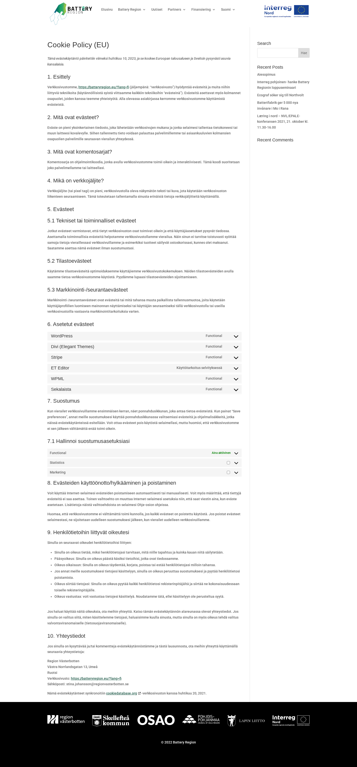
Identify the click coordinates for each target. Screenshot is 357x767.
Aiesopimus (266, 74)
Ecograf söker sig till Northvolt (280, 95)
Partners (174, 9)
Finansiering (201, 9)
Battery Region (129, 9)
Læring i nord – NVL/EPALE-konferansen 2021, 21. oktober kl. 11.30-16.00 (282, 122)
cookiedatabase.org (121, 693)
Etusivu (107, 9)
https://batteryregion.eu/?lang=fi (103, 87)
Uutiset (156, 9)
